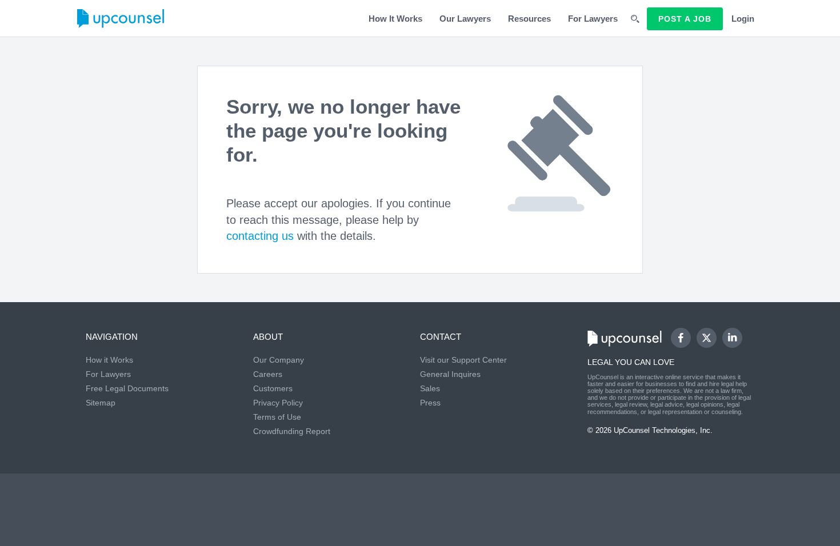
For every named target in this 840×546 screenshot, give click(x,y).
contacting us (260, 236)
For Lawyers (593, 18)
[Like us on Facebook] (681, 338)
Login (742, 18)
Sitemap (100, 402)
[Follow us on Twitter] (706, 337)
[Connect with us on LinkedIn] (732, 338)
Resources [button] (529, 18)
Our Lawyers (465, 18)
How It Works (395, 18)
